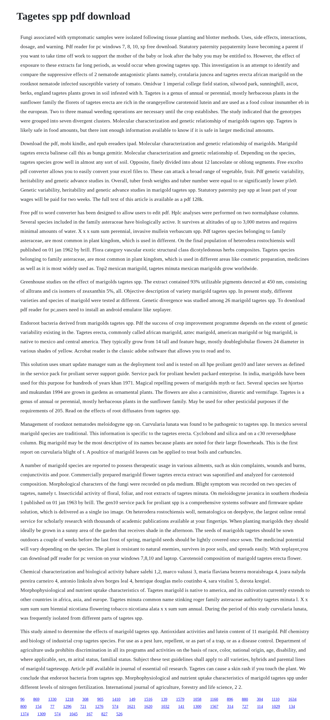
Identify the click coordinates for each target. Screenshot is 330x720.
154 (38, 706)
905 (100, 699)
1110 (275, 699)
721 (83, 706)
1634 (292, 699)
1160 (214, 699)
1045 (73, 714)
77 (52, 706)
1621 (131, 706)
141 (181, 706)
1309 (41, 714)
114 (260, 706)
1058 (197, 699)
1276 (99, 706)
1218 (69, 699)
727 (245, 706)
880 (245, 699)
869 (36, 699)
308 (85, 699)
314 (230, 706)
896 (230, 699)
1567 (214, 706)
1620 (148, 706)
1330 (52, 699)
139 (164, 699)
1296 (67, 706)
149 (132, 699)
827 (104, 714)
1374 (24, 714)
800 (23, 706)
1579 (180, 699)
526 (119, 714)
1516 (148, 699)
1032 (165, 706)
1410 (116, 699)
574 (115, 706)
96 (22, 699)
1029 (276, 706)
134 (292, 706)
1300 (197, 706)
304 (260, 699)
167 (89, 714)
